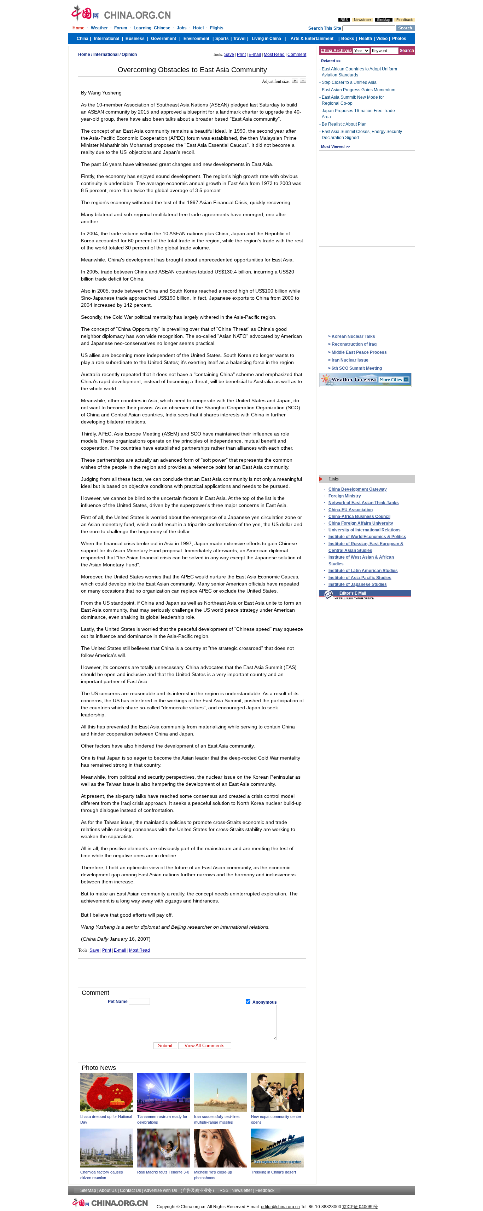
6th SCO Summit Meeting (357, 368)
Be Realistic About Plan (344, 124)
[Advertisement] (192, 973)
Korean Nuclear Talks (353, 336)
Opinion (129, 54)
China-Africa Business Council (359, 516)
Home (84, 54)
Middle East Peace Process (359, 352)
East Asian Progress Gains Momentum (358, 89)
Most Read (274, 54)
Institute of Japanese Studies (357, 584)
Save (229, 54)
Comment (296, 54)
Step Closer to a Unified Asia (349, 82)
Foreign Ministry (344, 496)
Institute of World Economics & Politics (367, 536)
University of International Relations (364, 529)
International (105, 54)
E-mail (255, 54)
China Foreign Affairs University (360, 523)
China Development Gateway (357, 489)
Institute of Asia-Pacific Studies (359, 577)
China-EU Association (350, 509)
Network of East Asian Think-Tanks (363, 502)
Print (241, 54)
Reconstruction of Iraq (354, 344)
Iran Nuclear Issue (350, 360)
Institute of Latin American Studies (363, 570)
